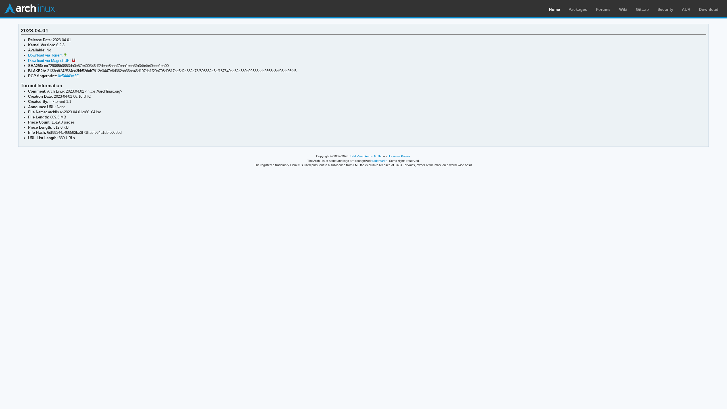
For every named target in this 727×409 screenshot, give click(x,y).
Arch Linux (31, 8)
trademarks (379, 160)
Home (554, 9)
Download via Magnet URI (50, 61)
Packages (578, 9)
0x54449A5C (68, 76)
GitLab (642, 9)
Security (665, 9)
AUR (686, 9)
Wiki (623, 9)
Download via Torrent (46, 55)
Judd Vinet (356, 156)
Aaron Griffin (373, 156)
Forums (603, 9)
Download (708, 9)
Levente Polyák (399, 156)
